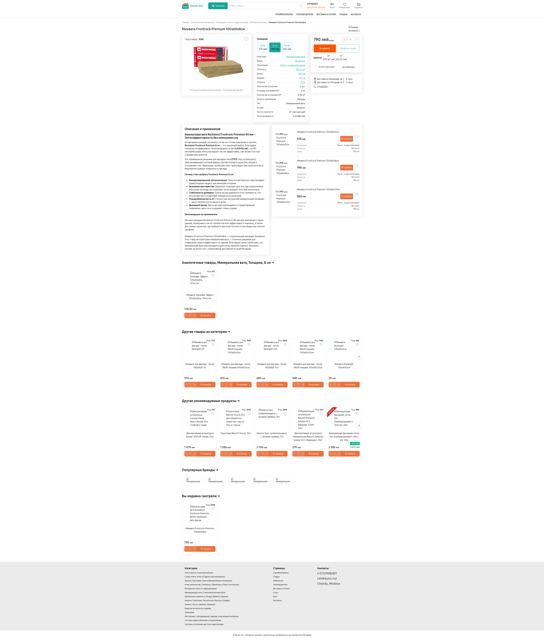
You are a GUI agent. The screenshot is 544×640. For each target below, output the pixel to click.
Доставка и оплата (326, 14)
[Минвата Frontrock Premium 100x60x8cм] (285, 170)
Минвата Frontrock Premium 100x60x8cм (318, 160)
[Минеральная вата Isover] (238, 481)
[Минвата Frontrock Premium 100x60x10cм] (285, 199)
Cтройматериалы (284, 14)
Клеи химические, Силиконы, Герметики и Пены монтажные (212, 584)
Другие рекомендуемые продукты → (211, 401)
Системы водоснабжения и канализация (203, 620)
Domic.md (196, 6)
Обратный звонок (316, 7)
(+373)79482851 (327, 573)
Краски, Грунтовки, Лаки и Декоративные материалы (208, 581)
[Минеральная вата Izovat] (260, 481)
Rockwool (300, 61)
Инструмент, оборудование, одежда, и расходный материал (212, 616)
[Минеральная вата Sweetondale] (215, 481)
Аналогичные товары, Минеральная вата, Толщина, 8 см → (228, 263)
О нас (275, 592)
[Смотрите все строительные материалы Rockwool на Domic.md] (355, 29)
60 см (302, 78)
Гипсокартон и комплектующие (199, 573)
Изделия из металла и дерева (198, 608)
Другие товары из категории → (206, 332)
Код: (279, 134)
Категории (191, 568)
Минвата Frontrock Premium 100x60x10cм (318, 189)
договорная (348, 67)
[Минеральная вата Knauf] (283, 481)
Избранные (278, 581)
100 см (301, 73)
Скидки (343, 14)
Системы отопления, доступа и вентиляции (204, 624)
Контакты (356, 14)
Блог (275, 596)
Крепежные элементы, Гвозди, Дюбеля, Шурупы (206, 596)
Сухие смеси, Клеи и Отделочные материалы (205, 577)
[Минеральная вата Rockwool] (193, 481)
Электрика (189, 612)
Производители (304, 14)
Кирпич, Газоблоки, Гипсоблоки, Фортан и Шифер (207, 600)
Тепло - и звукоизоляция (292, 65)
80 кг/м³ (300, 69)
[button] (359, 356)
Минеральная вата (295, 56)
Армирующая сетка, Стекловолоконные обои (205, 592)
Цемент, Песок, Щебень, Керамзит (200, 604)
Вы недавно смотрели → (201, 496)
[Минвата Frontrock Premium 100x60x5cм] (285, 142)
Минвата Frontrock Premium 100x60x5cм (318, 132)
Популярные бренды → (200, 470)
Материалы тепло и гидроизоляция (201, 588)
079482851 (312, 4)
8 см (303, 82)
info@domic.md (327, 578)
